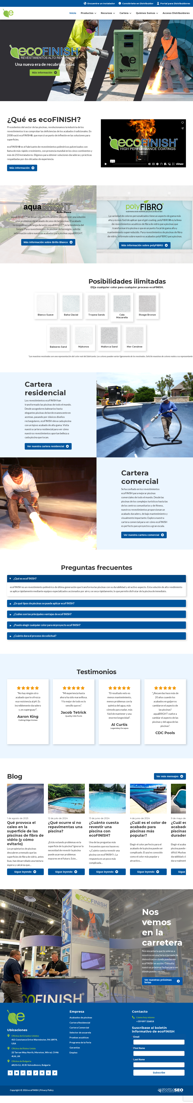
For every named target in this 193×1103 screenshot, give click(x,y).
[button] (96, 578)
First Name (139, 1048)
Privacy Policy (47, 1090)
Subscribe (159, 1072)
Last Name (139, 1059)
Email (136, 1037)
